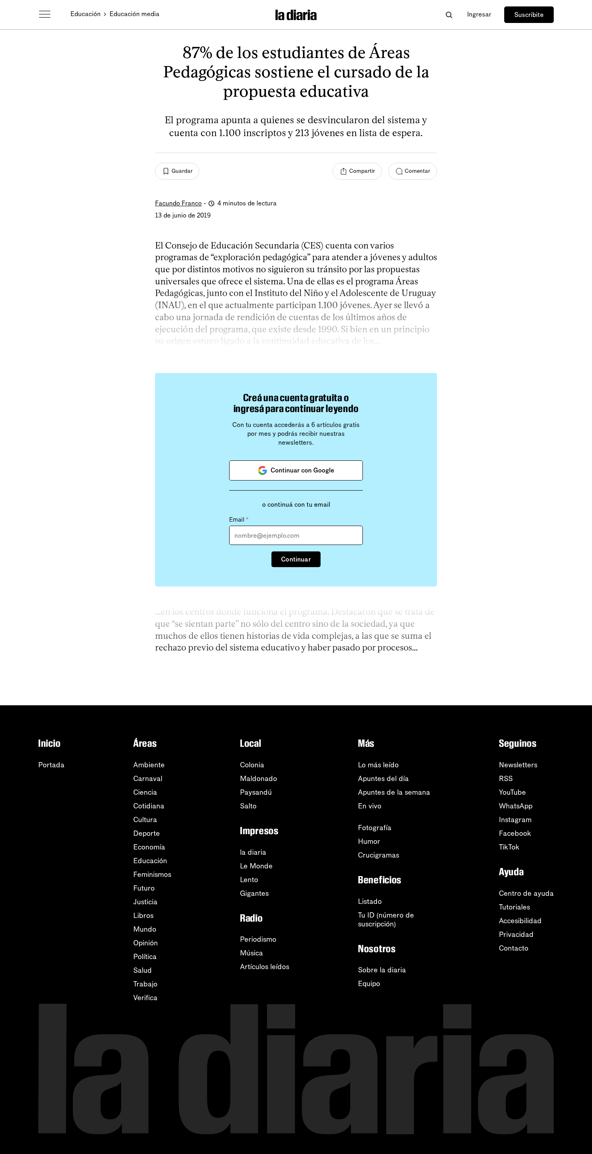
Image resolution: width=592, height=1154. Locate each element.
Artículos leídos (264, 966)
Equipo (369, 983)
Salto (248, 806)
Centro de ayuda (526, 893)
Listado (370, 901)
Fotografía (374, 827)
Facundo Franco (178, 203)
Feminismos (152, 874)
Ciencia (145, 792)
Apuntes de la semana (394, 792)
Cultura (145, 819)
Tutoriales (514, 907)
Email (238, 519)
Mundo (144, 929)
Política (145, 956)
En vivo (369, 806)
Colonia (252, 764)
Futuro (144, 888)
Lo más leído (378, 764)
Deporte (146, 833)
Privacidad (516, 934)
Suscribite (529, 15)
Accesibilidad (520, 920)
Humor (369, 841)
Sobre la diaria (382, 969)
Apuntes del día (383, 778)
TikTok (509, 847)
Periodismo (258, 939)
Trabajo (145, 984)
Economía (149, 847)
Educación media (134, 14)
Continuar (295, 559)
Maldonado (258, 778)
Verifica (145, 997)
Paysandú (256, 792)
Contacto (513, 948)
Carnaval (147, 778)
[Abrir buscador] (448, 15)
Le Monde (256, 866)
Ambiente (149, 764)
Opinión (145, 943)
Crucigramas (378, 855)
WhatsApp (515, 806)
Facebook (515, 833)
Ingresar (479, 14)
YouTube (512, 792)
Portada (51, 764)
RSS (506, 778)
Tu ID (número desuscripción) (386, 919)
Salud (142, 970)
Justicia (145, 901)
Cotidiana (148, 806)
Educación (85, 14)
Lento (249, 879)
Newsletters (518, 764)
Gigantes (254, 893)
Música (251, 953)
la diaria (253, 852)
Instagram (515, 819)
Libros (143, 915)
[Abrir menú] (44, 14)
